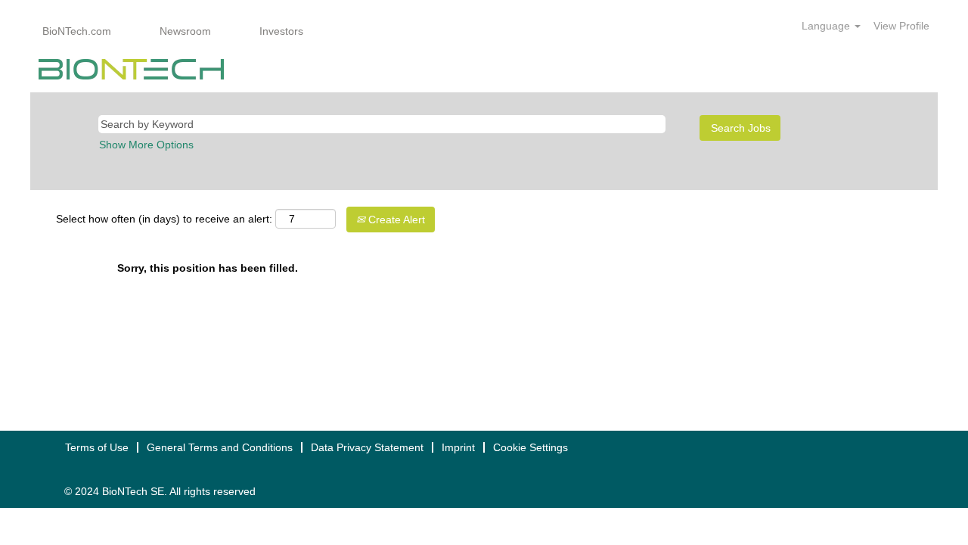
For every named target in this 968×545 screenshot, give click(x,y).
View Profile (901, 26)
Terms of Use (97, 447)
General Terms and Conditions (220, 447)
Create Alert (395, 219)
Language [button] (827, 26)
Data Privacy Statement (367, 447)
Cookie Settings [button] (530, 447)
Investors (281, 31)
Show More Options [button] (146, 145)
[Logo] (131, 69)
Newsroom (185, 31)
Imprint (458, 447)
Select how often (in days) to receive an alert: (164, 219)
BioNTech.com (76, 31)
